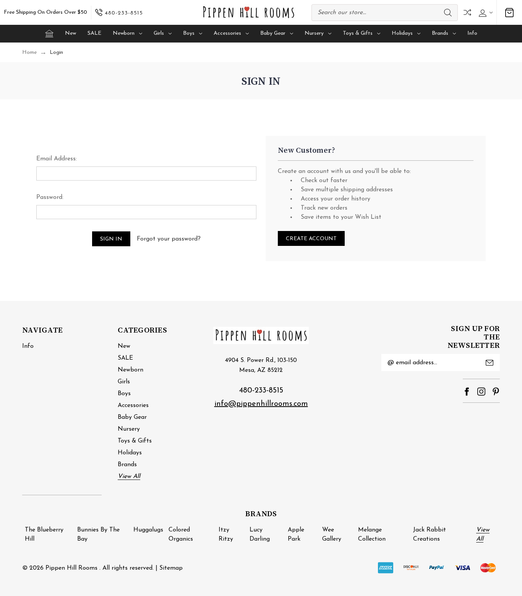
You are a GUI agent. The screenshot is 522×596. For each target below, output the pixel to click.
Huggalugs (148, 530)
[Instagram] (481, 392)
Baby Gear (272, 33)
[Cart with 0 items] (509, 12)
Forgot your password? (169, 239)
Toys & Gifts (358, 33)
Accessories (227, 33)
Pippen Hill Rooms (71, 568)
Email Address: (56, 159)
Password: (49, 197)
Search (448, 12)
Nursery (314, 33)
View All (129, 476)
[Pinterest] (496, 392)
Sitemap (171, 568)
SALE (94, 33)
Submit (489, 363)
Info (472, 33)
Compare (467, 12)
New (70, 33)
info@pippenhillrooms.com (261, 404)
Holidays (402, 33)
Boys (189, 33)
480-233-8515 (261, 390)
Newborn (124, 33)
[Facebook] (467, 392)
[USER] (485, 12)
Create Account (311, 239)
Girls (159, 33)
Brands (440, 33)
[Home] (49, 33)
